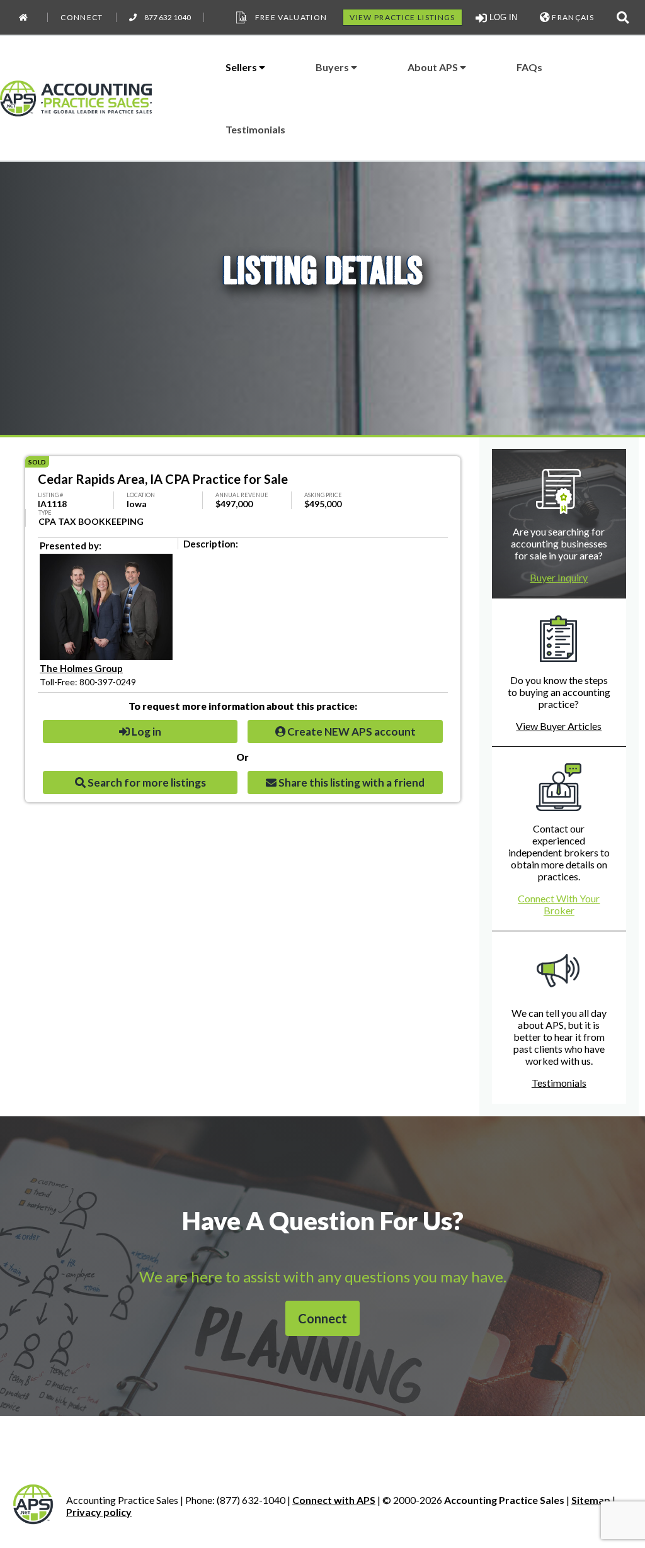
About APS (434, 67)
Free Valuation (291, 17)
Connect (81, 17)
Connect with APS (333, 1500)
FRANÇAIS (572, 17)
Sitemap (590, 1500)
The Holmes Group (81, 668)
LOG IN (502, 17)
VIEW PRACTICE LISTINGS (402, 17)
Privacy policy (99, 1512)
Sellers (242, 67)
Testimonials (255, 129)
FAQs (529, 67)
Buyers (333, 67)
